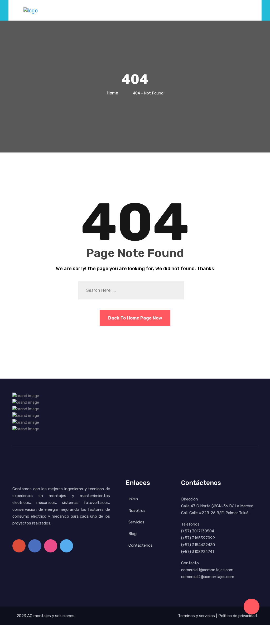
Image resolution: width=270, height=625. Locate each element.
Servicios (136, 522)
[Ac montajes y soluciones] (30, 10)
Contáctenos (140, 545)
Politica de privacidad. (238, 615)
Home (113, 93)
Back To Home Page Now (135, 318)
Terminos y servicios (196, 615)
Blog (132, 533)
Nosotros (137, 510)
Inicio (133, 499)
